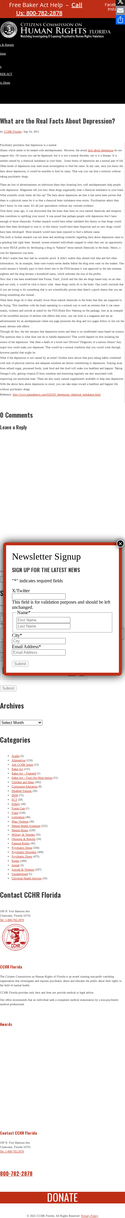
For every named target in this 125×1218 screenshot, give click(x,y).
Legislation (18, 817)
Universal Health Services (27, 878)
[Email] (120, 10)
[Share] (120, 19)
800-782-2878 (16, 1173)
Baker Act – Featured (24, 773)
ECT (14, 799)
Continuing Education (25, 786)
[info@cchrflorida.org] (89, 7)
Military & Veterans (23, 834)
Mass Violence (20, 821)
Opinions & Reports (23, 839)
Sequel (15, 865)
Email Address (26, 646)
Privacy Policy (89, 1215)
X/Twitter (21, 590)
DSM (15, 795)
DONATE (62, 1197)
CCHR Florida (12, 131)
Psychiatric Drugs (22, 856)
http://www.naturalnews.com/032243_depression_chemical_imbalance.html (57, 394)
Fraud (15, 812)
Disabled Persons (22, 790)
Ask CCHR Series (22, 764)
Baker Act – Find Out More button (32, 777)
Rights (15, 860)
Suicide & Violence (23, 869)
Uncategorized (20, 874)
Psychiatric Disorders (24, 852)
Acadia (15, 755)
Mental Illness (20, 830)
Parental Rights (21, 843)
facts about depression (100, 150)
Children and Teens (23, 782)
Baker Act (17, 769)
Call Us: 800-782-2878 (49, 9)
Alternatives (19, 760)
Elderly (16, 804)
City (17, 635)
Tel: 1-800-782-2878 (12, 920)
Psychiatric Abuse (22, 847)
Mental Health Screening (26, 825)
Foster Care (18, 808)
